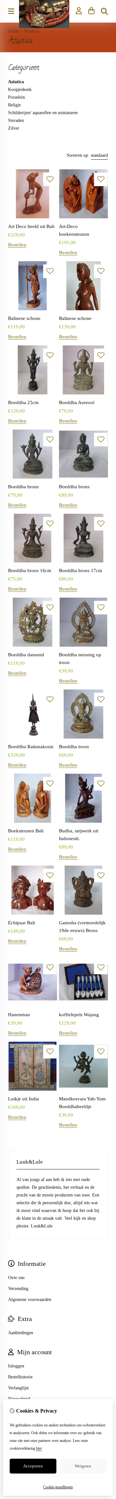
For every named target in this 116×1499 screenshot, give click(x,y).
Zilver (13, 128)
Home (13, 31)
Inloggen (16, 1366)
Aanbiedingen (20, 1332)
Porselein (16, 97)
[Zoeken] (104, 11)
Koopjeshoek (20, 89)
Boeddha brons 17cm (80, 570)
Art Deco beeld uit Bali (31, 226)
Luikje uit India (23, 1098)
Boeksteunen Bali (26, 830)
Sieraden (16, 120)
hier (39, 1448)
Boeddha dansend (26, 654)
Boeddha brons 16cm (29, 570)
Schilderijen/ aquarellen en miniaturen (43, 112)
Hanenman (19, 1014)
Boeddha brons (23, 486)
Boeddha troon (74, 746)
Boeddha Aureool (76, 402)
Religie (14, 105)
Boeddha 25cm (23, 402)
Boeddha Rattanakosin (30, 746)
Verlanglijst (18, 1387)
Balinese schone (24, 318)
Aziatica (31, 31)
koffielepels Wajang (79, 1014)
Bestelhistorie (20, 1377)
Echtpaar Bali (21, 922)
